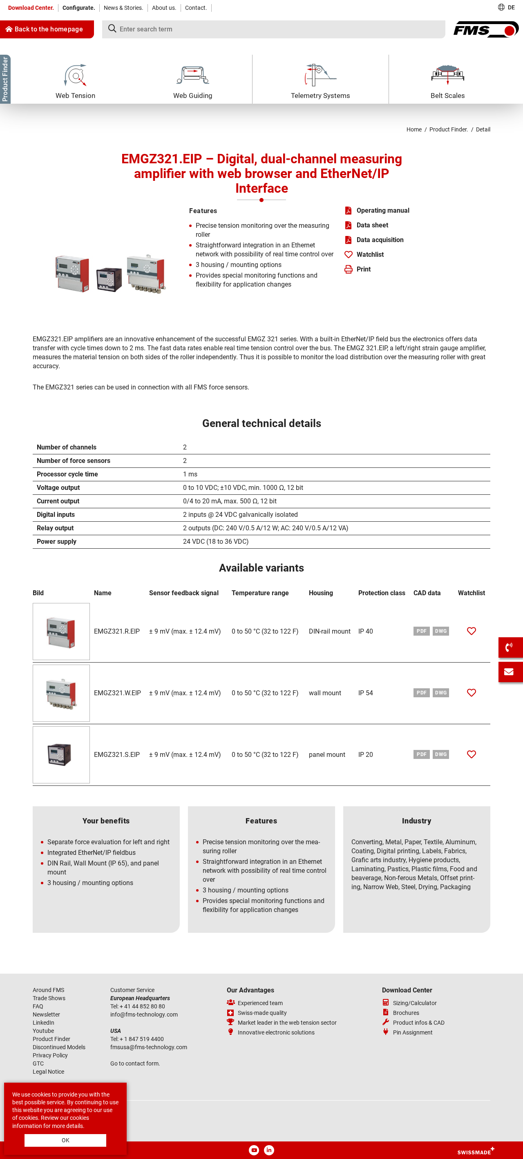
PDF (422, 631)
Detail (483, 129)
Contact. (196, 7)
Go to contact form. (135, 1063)
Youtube (43, 1031)
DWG (441, 631)
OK (65, 1140)
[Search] (273, 29)
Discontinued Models (59, 1047)
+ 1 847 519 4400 (142, 1039)
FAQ (38, 1006)
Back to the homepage (48, 29)
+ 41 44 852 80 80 (143, 1006)
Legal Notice (48, 1071)
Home (414, 129)
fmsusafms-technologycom (148, 1047)
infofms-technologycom (144, 1014)
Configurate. (79, 7)
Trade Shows (49, 998)
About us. (164, 7)
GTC (38, 1063)
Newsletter (46, 1014)
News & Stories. (123, 7)
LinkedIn (43, 1022)
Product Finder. (448, 129)
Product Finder (51, 1039)
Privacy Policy (50, 1055)
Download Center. (31, 7)
